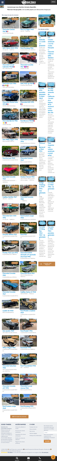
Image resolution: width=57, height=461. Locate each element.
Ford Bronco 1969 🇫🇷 (27, 121)
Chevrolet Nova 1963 (27, 273)
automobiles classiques (6, 428)
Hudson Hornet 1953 (27, 177)
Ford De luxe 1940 (9, 158)
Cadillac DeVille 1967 (10, 197)
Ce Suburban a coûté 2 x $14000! (42, 42)
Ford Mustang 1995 (26, 406)
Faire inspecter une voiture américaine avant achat (51, 149)
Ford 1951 (23, 234)
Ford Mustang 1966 (26, 48)
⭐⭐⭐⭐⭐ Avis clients (7, 452)
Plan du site (32, 431)
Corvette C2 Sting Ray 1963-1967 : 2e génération (42, 233)
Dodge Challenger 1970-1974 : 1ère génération (42, 189)
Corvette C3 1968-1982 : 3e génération (51, 187)
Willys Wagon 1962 (9, 347)
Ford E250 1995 (25, 347)
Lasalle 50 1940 (8, 311)
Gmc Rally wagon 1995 (10, 139)
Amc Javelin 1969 (8, 331)
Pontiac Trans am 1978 (10, 253)
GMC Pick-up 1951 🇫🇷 (27, 83)
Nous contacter (33, 429)
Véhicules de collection (6, 433)
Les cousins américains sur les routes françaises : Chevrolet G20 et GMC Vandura (51, 48)
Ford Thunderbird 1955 (28, 366)
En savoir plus (45, 452)
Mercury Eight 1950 (27, 29)
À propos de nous (33, 427)
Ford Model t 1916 (26, 331)
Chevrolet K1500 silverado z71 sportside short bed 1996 (28, 255)
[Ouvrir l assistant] (53, 457)
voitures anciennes (5, 431)
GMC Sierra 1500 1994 (10, 48)
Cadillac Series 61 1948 (28, 292)
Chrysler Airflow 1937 (10, 234)
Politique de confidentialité (35, 435)
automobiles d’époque (7, 437)
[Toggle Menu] (2, 2)
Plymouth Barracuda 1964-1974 (42, 147)
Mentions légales (33, 433)
